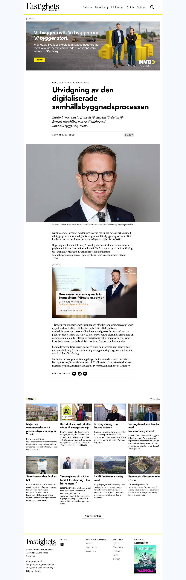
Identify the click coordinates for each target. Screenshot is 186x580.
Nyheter (87, 7)
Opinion (141, 7)
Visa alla (155, 399)
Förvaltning (102, 7)
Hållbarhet (117, 7)
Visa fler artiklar (93, 516)
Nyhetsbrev (91, 547)
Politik (130, 7)
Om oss (89, 543)
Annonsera (91, 551)
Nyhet (129, 135)
